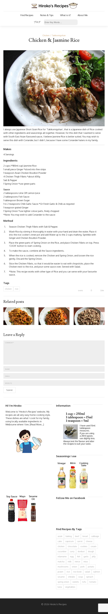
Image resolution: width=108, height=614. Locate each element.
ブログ (37, 22)
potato (91, 566)
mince (77, 561)
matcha (61, 561)
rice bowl (77, 571)
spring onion (63, 582)
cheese (89, 541)
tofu (84, 582)
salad (87, 571)
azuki (60, 536)
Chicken (46, 35)
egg (72, 556)
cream (93, 546)
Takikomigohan (59, 35)
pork (82, 566)
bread (85, 536)
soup (80, 577)
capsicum (69, 541)
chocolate (72, 546)
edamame (62, 556)
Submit (9, 390)
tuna (60, 587)
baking (69, 536)
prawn (60, 571)
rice (16, 289)
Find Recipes (26, 15)
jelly (94, 556)
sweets (75, 582)
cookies (83, 546)
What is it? (65, 15)
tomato (92, 582)
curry (72, 551)
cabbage (95, 536)
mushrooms (63, 566)
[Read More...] (37, 424)
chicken (8, 289)
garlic (86, 556)
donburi (81, 551)
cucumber (62, 551)
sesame (61, 577)
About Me (83, 15)
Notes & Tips (46, 15)
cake (60, 541)
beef (77, 536)
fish (78, 556)
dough (91, 551)
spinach (89, 577)
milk (69, 561)
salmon (96, 571)
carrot (80, 541)
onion (74, 566)
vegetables (70, 587)
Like (102, 290)
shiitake (71, 577)
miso (86, 561)
